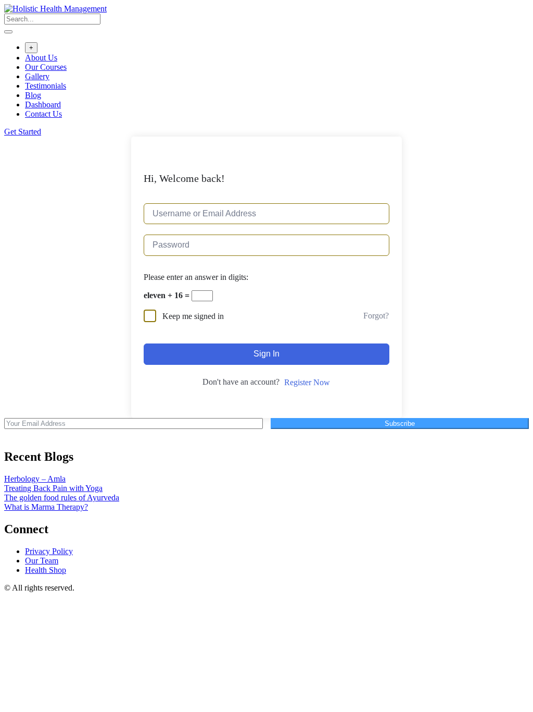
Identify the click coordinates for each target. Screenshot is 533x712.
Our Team (41, 560)
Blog (33, 95)
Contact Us (43, 113)
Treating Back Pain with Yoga (53, 488)
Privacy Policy (49, 551)
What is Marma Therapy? (46, 506)
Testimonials (45, 85)
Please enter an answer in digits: (196, 277)
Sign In (266, 353)
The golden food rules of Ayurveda (61, 497)
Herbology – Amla (35, 478)
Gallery (37, 76)
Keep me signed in (193, 316)
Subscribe (400, 423)
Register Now (307, 382)
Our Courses (46, 67)
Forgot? (376, 315)
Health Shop (45, 570)
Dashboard (43, 104)
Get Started (22, 131)
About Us (41, 57)
